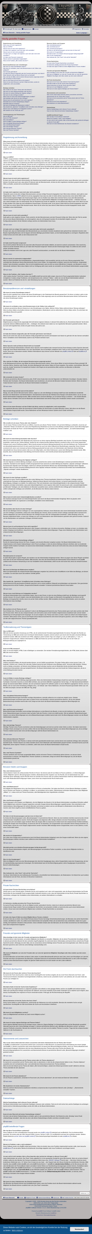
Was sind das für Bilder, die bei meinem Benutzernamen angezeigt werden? (23, 77)
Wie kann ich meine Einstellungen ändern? (14, 66)
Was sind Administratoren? (54, 45)
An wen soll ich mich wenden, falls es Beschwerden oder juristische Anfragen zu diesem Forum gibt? (68, 121)
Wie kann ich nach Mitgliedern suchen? (57, 87)
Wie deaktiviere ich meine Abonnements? (58, 103)
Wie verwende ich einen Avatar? (12, 78)
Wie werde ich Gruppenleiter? (55, 52)
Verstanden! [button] (79, 1229)
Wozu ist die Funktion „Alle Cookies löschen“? (15, 60)
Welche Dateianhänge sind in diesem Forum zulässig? (61, 109)
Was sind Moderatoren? (53, 46)
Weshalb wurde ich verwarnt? (11, 103)
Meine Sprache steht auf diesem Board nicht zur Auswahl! (19, 75)
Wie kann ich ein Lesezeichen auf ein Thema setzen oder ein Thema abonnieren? (65, 98)
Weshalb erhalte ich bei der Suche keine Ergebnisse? (61, 83)
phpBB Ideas (7, 1148)
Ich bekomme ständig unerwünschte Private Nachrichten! (62, 64)
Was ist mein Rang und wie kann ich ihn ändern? (16, 80)
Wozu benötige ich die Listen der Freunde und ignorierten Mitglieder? (65, 72)
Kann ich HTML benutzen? (10, 118)
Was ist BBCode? (8, 116)
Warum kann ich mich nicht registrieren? (14, 48)
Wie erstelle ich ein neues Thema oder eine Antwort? (17, 89)
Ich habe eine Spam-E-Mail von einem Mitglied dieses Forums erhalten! (66, 66)
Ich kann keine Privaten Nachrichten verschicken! (60, 63)
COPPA (18, 196)
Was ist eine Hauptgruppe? (54, 55)
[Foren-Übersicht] (46, 15)
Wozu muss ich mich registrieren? (12, 45)
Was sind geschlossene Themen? (12, 128)
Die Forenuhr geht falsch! (10, 71)
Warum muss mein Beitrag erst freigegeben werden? (17, 108)
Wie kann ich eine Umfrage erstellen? (13, 95)
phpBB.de (82, 351)
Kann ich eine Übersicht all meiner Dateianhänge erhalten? (63, 111)
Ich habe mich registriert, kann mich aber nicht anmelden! (18, 50)
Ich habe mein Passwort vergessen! (13, 57)
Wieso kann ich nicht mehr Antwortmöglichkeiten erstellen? (19, 96)
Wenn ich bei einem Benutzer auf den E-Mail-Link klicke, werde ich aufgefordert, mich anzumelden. (21, 82)
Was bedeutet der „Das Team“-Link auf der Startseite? (61, 57)
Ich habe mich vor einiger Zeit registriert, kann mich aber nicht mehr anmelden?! (21, 54)
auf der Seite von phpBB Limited (24, 1136)
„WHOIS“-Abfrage (54, 1160)
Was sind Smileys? (8, 119)
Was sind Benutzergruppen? (54, 48)
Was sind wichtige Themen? (11, 126)
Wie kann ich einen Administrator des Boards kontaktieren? (63, 123)
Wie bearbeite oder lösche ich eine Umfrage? (15, 98)
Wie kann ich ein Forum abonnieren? (57, 101)
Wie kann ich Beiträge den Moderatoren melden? (16, 105)
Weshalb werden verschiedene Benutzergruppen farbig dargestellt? (65, 53)
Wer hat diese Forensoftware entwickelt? (58, 116)
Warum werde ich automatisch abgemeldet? (15, 59)
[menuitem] (27, 29)
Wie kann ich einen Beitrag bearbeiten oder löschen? (17, 91)
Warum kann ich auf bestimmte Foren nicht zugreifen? (18, 100)
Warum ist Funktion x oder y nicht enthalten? (59, 118)
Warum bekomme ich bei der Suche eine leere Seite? (61, 85)
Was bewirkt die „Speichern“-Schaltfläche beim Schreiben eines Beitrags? (23, 107)
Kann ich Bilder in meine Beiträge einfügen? (15, 121)
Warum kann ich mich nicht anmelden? (13, 52)
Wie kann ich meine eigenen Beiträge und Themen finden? (62, 88)
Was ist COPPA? (7, 46)
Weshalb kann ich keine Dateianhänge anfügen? (16, 101)
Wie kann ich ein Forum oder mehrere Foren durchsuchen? (63, 81)
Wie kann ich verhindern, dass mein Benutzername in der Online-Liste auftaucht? (22, 69)
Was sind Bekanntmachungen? (11, 125)
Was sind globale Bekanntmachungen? (13, 123)
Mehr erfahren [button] (17, 1230)
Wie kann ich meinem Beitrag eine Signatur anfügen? (17, 93)
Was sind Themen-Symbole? (11, 130)
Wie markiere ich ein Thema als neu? (13, 110)
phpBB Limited (66, 351)
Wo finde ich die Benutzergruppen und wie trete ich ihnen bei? (63, 50)
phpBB (40, 1211)
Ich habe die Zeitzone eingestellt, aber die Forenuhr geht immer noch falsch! (23, 73)
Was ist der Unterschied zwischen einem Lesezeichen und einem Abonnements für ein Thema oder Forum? (64, 95)
